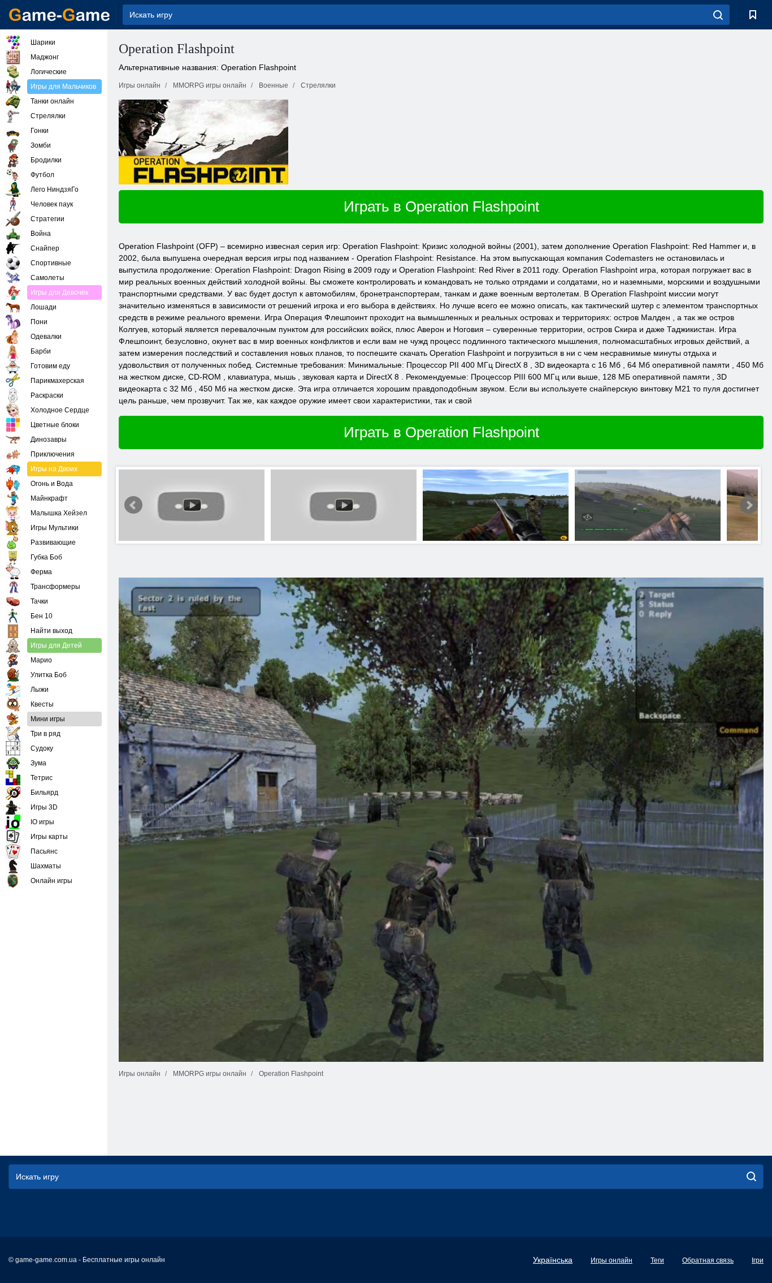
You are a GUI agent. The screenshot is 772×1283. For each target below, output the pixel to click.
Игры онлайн (611, 1260)
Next (749, 505)
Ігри (758, 1260)
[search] (718, 14)
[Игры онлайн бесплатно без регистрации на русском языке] (59, 14)
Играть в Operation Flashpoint (441, 206)
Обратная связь (708, 1260)
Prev (133, 505)
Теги (657, 1260)
